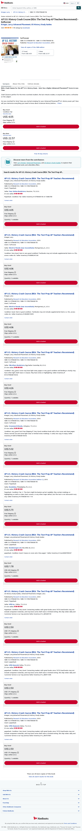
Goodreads (26, 28)
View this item (7, 114)
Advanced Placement (33, 163)
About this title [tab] (19, 84)
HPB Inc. (12, 604)
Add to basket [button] (41, 126)
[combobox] (43, 7)
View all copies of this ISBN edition (32, 47)
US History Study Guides (52, 163)
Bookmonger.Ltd (15, 548)
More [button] (60, 103)
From (27, 52)
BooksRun (12, 487)
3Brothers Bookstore (17, 365)
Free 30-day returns (41, 154)
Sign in (73, 3)
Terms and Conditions (70, 823)
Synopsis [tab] (6, 84)
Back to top (41, 784)
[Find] (79, 7)
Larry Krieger (21, 163)
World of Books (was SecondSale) (21, 248)
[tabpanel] (40, 95)
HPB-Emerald (14, 665)
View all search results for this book (41, 776)
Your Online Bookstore (17, 191)
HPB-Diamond (14, 726)
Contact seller (8, 200)
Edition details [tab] (33, 84)
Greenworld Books (16, 426)
